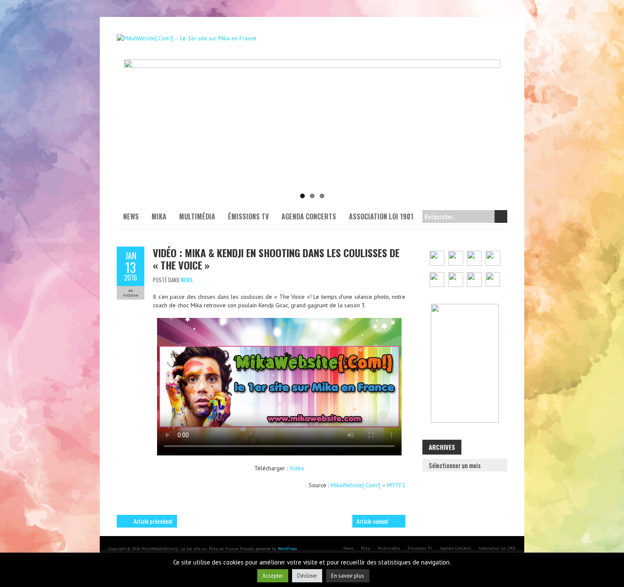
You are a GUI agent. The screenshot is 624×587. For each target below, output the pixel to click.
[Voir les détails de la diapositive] (312, 123)
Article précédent (153, 521)
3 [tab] (322, 196)
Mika (159, 216)
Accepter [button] (272, 575)
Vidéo (297, 468)
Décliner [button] (307, 575)
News (131, 216)
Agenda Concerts (308, 216)
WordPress (287, 548)
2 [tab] (312, 196)
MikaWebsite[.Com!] (355, 485)
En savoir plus (347, 575)
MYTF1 (396, 485)
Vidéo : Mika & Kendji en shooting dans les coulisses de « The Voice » (276, 258)
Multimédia (197, 216)
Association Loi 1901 (381, 216)
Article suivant (372, 521)
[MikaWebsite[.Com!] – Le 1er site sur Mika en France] (186, 38)
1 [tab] (302, 196)
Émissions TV (248, 216)
